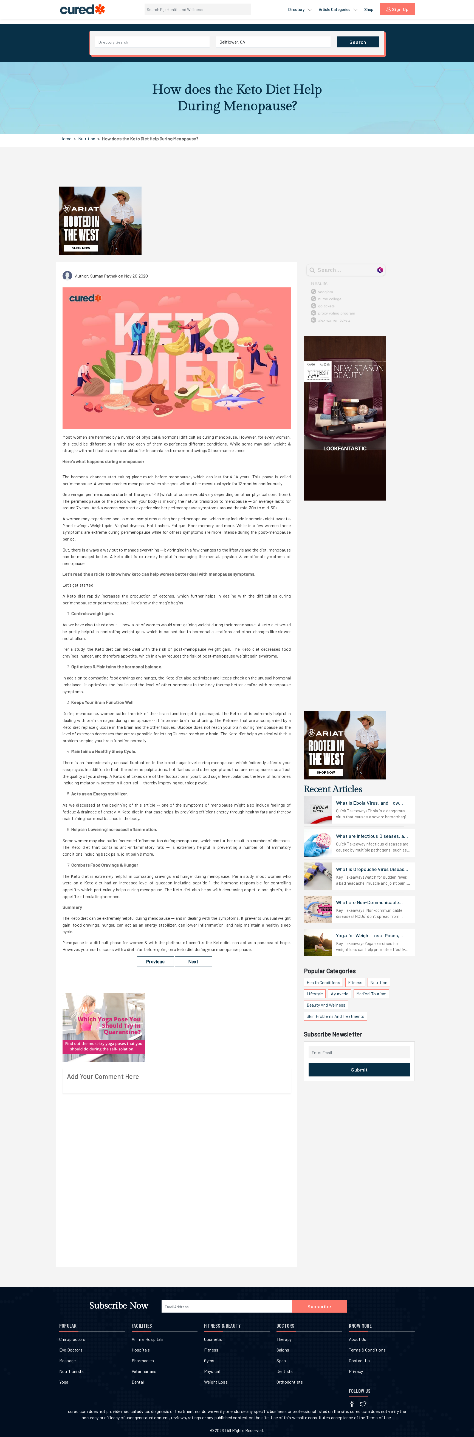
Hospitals (141, 1349)
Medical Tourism (371, 993)
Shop (368, 9)
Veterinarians (144, 1371)
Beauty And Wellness (326, 1004)
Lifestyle (315, 993)
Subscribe (319, 1306)
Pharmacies (143, 1360)
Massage (67, 1360)
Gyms (209, 1360)
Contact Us (359, 1360)
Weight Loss (216, 1381)
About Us (357, 1339)
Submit (359, 1070)
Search (357, 42)
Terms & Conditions (367, 1349)
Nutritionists (71, 1371)
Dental (138, 1381)
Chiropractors (72, 1339)
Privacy (356, 1371)
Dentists (284, 1371)
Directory (296, 9)
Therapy (284, 1339)
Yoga (64, 1381)
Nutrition (86, 138)
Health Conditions (323, 982)
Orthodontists (289, 1381)
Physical (212, 1371)
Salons (282, 1349)
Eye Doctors (71, 1349)
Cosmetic (213, 1339)
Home (66, 138)
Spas (281, 1360)
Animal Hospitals (148, 1339)
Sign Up (400, 9)
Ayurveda (339, 993)
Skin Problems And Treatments (335, 1016)
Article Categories (335, 9)
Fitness (355, 982)
